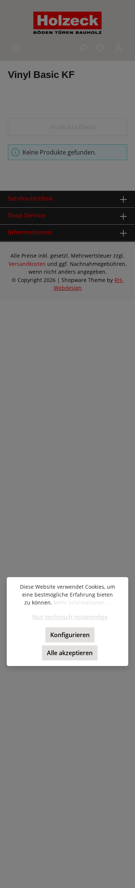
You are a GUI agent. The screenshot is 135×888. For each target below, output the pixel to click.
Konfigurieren (70, 635)
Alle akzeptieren (70, 653)
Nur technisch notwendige (70, 617)
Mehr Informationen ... (82, 602)
